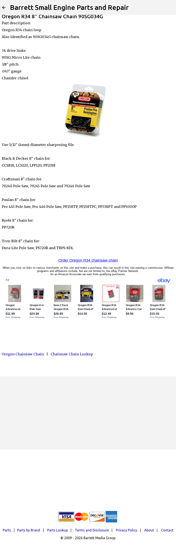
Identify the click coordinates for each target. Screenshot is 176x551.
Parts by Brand (28, 530)
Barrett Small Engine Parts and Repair (69, 7)
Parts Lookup (57, 530)
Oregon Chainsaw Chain (23, 354)
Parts (7, 530)
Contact (167, 530)
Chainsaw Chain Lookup (72, 354)
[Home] (3, 7)
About (149, 530)
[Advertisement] (88, 413)
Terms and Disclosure (92, 530)
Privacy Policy (126, 530)
